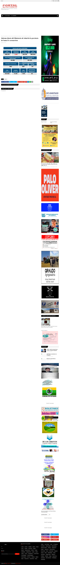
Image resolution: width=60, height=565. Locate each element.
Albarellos (30, 546)
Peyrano (42, 552)
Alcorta (34, 546)
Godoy (36, 558)
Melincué (49, 547)
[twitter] (53, 1)
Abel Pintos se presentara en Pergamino (52, 355)
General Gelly (32, 558)
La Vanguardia (55, 544)
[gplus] (55, 1)
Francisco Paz (26, 558)
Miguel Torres (54, 547)
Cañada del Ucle (28, 551)
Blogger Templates (18, 563)
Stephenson (53, 554)
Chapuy (22, 553)
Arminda (26, 548)
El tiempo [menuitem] (14, 15)
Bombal (22, 550)
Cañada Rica (23, 551)
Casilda (36, 550)
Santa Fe (7, 36)
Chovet (26, 553)
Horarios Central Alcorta (51, 358)
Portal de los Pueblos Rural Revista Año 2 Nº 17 (49, 164)
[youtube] (45, 540)
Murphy (42, 549)
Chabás (37, 551)
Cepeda (33, 551)
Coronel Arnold (36, 553)
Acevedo (26, 546)
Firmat (22, 558)
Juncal (51, 544)
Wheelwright (43, 559)
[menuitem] (2, 15)
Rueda (54, 552)
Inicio (2, 0)
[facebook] (52, 1)
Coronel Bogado (23, 555)
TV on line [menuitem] (7, 15)
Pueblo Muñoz (50, 552)
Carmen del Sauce (27, 550)
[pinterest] (57, 1)
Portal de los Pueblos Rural (53, 122)
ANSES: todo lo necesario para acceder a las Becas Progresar (52, 350)
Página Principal (3, 36)
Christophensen (30, 553)
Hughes (42, 544)
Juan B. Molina (47, 544)
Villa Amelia (43, 557)
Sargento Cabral (48, 554)
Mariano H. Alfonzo (44, 547)
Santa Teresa (43, 554)
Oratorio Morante (52, 549)
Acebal (22, 546)
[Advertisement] (30, 26)
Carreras (32, 550)
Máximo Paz (46, 549)
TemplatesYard (9, 563)
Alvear (22, 548)
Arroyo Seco (30, 548)
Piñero (46, 552)
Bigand (34, 548)
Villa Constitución (48, 557)
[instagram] (58, 1)
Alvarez (37, 546)
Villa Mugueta (54, 557)
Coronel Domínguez (30, 555)
